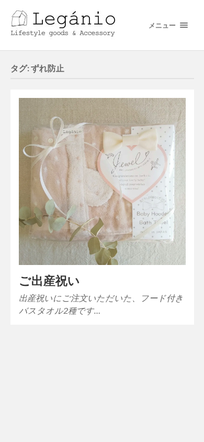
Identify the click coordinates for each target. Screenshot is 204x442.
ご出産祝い (49, 280)
